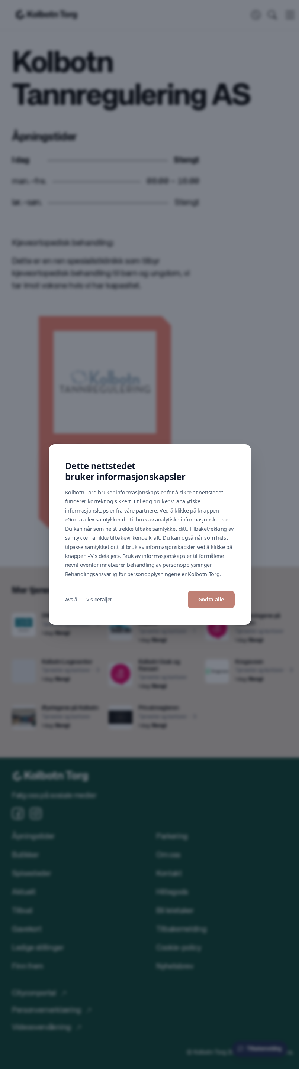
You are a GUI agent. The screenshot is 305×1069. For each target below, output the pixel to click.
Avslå (71, 599)
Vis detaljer (99, 599)
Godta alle (211, 599)
